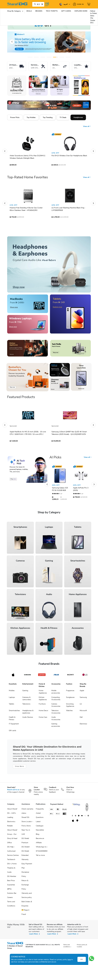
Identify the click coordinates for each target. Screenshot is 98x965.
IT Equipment (14, 725)
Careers (10, 898)
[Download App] (81, 85)
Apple (82, 692)
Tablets (11, 705)
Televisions (26, 705)
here (69, 959)
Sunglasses (70, 698)
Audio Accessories (55, 719)
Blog (37, 835)
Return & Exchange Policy (25, 886)
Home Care (43, 718)
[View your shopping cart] (89, 4)
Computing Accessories (55, 699)
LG (81, 705)
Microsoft (83, 712)
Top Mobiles (31, 117)
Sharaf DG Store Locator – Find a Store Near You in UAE (27, 827)
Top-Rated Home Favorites (27, 178)
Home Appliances (43, 693)
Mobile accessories (55, 693)
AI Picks (55, 458)
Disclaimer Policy (25, 875)
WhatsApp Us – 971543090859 (42, 850)
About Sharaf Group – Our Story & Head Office (12, 837)
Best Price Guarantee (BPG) (11, 886)
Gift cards (12, 732)
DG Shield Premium (25, 841)
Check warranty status (27, 812)
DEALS (29, 11)
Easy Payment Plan (27, 867)
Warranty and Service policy (27, 896)
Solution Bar (11, 894)
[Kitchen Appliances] (27, 349)
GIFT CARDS (66, 11)
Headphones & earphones (27, 713)
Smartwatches (14, 712)
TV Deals (63, 117)
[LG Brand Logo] (85, 675)
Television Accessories (55, 713)
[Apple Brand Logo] (13, 675)
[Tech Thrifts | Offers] (70, 349)
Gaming (25, 692)
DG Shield (25, 852)
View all (86, 124)
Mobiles (12, 692)
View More (19, 767)
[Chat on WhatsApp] (91, 958)
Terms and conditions (66, 947)
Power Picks (14, 117)
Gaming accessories (55, 726)
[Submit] (34, 4)
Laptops (12, 698)
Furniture (42, 705)
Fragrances (70, 692)
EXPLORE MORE (81, 11)
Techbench (11, 861)
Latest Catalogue (39, 825)
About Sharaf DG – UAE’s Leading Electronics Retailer (12, 818)
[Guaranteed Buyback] (38, 85)
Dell (81, 718)
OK (81, 959)
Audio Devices (27, 718)
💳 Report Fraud (25, 913)
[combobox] (38, 4)
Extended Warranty (25, 858)
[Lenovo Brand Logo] (42, 675)
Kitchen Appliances (43, 699)
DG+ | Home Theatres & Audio (11, 869)
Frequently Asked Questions (40, 814)
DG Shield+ (26, 848)
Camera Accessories (55, 706)
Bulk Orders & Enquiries (27, 905)
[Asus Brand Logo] (56, 675)
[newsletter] (16, 85)
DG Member (11, 877)
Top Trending (47, 117)
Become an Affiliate (40, 841)
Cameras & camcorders (26, 699)
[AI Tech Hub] (27, 470)
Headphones (78, 117)
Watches (69, 712)
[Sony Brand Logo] (70, 675)
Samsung (83, 698)
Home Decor (43, 712)
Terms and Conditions (11, 905)
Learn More (33, 935)
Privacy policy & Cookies (82, 947)
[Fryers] (59, 85)
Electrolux (83, 725)
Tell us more (40, 856)
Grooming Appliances (70, 706)
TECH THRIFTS (52, 11)
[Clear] (42, 4)
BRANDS (38, 11)
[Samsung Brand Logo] (27, 675)
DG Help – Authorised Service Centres (13, 852)
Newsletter (40, 831)
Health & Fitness (12, 719)
